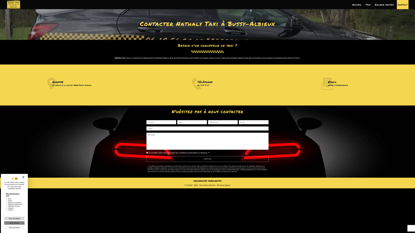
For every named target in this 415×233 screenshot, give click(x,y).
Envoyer (207, 159)
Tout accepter (14, 218)
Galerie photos (384, 4)
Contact (403, 4)
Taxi (368, 4)
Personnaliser (14, 227)
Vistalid (189, 185)
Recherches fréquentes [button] (207, 180)
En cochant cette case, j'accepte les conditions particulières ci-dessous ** (179, 153)
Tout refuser (14, 223)
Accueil (357, 4)
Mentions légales (223, 185)
